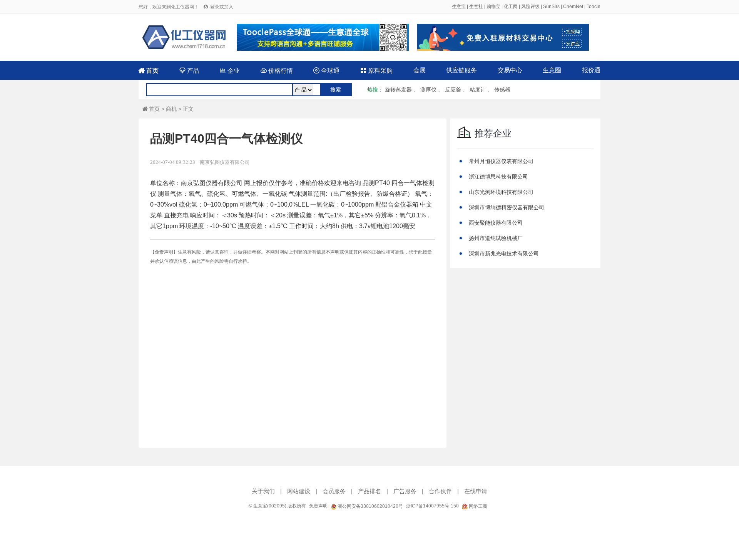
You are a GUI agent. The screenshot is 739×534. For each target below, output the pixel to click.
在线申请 (475, 491)
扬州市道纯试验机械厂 (496, 238)
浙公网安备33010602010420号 (369, 506)
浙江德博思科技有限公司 (498, 177)
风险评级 (530, 6)
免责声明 (318, 506)
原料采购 (376, 70)
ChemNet (573, 6)
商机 (171, 109)
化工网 (511, 6)
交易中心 (510, 70)
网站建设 (298, 491)
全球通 (326, 70)
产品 (189, 70)
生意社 (476, 6)
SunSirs (551, 6)
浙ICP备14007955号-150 (432, 506)
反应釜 (453, 90)
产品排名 (369, 491)
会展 (419, 70)
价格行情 (277, 70)
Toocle (593, 6)
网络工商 (477, 506)
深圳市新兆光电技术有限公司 (504, 253)
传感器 (502, 90)
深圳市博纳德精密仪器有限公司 (506, 207)
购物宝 (493, 6)
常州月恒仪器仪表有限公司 (501, 161)
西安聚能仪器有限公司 (496, 223)
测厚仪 (428, 90)
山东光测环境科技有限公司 (501, 192)
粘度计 (478, 90)
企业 (230, 70)
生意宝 (459, 6)
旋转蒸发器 (398, 90)
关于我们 (263, 491)
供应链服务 (461, 70)
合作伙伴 (440, 491)
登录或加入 (221, 7)
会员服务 (334, 491)
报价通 (591, 70)
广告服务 (404, 491)
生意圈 (552, 70)
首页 (149, 70)
